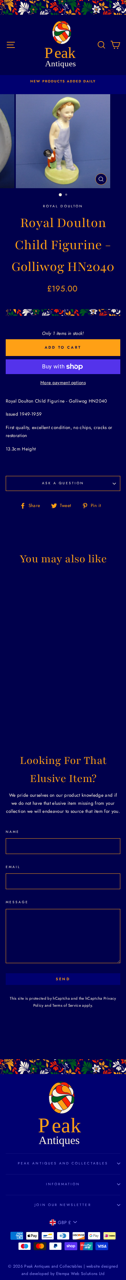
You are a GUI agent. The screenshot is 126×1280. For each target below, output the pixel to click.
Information (63, 1184)
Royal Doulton (63, 206)
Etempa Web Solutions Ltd (80, 1274)
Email (13, 866)
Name (12, 831)
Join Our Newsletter (63, 1204)
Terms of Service (66, 1005)
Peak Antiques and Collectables (63, 1163)
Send (63, 979)
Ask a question (63, 483)
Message (17, 902)
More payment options (63, 382)
